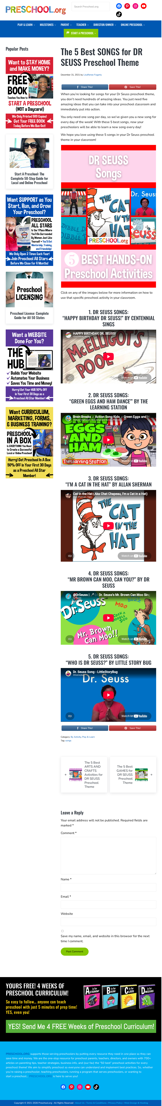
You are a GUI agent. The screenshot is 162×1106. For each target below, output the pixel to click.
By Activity (76, 736)
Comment (69, 833)
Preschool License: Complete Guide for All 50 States (29, 315)
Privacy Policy (115, 1102)
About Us (79, 1102)
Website (67, 914)
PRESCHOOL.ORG (40, 1076)
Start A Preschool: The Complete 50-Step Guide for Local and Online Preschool (29, 178)
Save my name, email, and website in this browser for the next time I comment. (105, 938)
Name (66, 879)
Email (66, 896)
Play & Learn (88, 736)
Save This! (135, 87)
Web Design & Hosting (136, 1102)
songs (68, 740)
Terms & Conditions (96, 1102)
